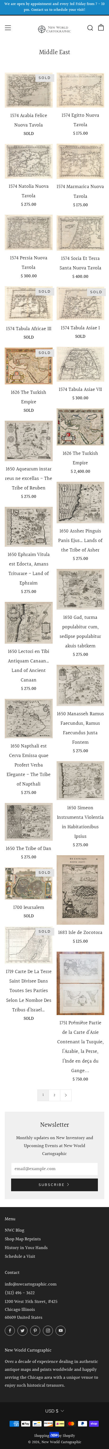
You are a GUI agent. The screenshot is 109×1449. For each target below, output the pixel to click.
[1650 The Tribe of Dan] (29, 821)
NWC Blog (14, 1230)
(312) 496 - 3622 (20, 1293)
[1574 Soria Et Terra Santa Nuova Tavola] (81, 233)
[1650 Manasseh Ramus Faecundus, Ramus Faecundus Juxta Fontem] (81, 685)
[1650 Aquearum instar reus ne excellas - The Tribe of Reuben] (29, 441)
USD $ (51, 1411)
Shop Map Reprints (23, 1239)
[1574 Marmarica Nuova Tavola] (81, 161)
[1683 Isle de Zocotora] (81, 890)
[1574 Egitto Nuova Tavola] (81, 90)
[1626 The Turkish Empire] (29, 366)
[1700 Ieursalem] (29, 883)
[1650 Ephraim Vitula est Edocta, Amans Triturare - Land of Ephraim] (29, 527)
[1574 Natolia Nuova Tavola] (29, 161)
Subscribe (52, 1184)
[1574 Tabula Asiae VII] (81, 364)
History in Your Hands (26, 1247)
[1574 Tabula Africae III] (29, 303)
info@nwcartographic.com (31, 1284)
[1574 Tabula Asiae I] (81, 303)
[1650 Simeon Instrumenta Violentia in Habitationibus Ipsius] (81, 780)
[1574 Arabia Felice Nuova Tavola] (29, 90)
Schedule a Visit (20, 1256)
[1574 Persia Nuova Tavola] (29, 232)
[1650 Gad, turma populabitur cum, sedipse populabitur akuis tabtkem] (81, 589)
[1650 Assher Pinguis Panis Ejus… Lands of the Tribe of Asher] (81, 502)
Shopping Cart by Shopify (54, 1436)
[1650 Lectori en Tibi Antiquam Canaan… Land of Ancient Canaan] (29, 622)
